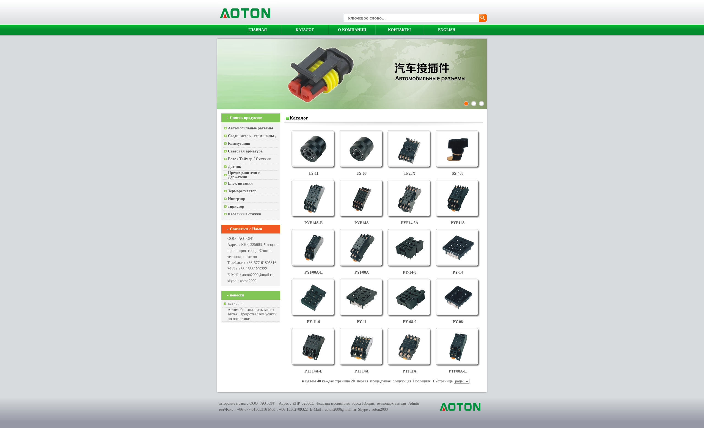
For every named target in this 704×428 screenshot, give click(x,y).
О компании (352, 30)
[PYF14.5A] (409, 214)
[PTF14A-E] (313, 362)
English (446, 30)
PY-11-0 (313, 322)
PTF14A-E (313, 371)
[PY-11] (361, 312)
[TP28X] (409, 164)
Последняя (421, 381)
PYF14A (361, 223)
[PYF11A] (457, 214)
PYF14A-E (313, 223)
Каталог (305, 30)
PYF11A (458, 223)
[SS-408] (457, 164)
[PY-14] (457, 263)
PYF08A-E (313, 272)
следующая (402, 381)
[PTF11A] (409, 362)
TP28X (409, 173)
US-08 (361, 173)
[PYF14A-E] (313, 214)
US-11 (313, 173)
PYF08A (361, 272)
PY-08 (458, 322)
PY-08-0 (409, 322)
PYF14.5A (409, 223)
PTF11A (409, 371)
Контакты (399, 30)
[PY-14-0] (409, 263)
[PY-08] (457, 312)
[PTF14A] (361, 362)
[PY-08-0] (409, 312)
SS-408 (457, 173)
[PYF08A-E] (313, 263)
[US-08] (361, 164)
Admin (413, 403)
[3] (481, 103)
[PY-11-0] (313, 312)
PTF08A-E (458, 371)
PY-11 (362, 322)
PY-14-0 (409, 272)
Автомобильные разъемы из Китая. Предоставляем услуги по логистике (252, 314)
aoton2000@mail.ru (257, 275)
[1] (466, 103)
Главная (257, 30)
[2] (473, 103)
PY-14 (458, 272)
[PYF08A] (361, 263)
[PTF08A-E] (457, 362)
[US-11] (313, 164)
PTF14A (361, 371)
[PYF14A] (361, 214)
